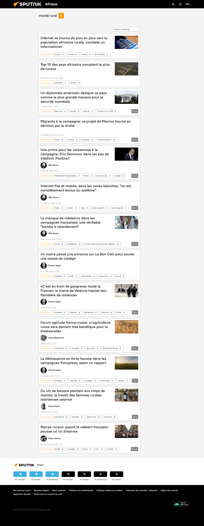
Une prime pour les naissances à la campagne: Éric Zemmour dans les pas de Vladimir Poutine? (75, 154)
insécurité (104, 312)
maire (83, 208)
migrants (70, 140)
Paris (97, 449)
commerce (108, 417)
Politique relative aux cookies (110, 490)
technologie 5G (98, 208)
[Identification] (173, 4)
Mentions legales (41, 490)
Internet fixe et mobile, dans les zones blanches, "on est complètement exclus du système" (86, 188)
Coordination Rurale (110, 348)
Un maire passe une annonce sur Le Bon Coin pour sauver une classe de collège (88, 256)
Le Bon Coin (103, 276)
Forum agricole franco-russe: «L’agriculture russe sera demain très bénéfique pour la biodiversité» (76, 326)
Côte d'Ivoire (91, 417)
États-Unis (58, 111)
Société (57, 449)
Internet (84, 54)
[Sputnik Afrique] (28, 7)
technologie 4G (117, 208)
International (59, 348)
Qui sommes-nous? (22, 490)
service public (86, 276)
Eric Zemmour (101, 176)
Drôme (118, 312)
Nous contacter (59, 490)
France (56, 140)
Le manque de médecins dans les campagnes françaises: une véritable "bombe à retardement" (70, 222)
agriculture (91, 348)
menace (73, 111)
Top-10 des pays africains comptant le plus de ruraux (75, 66)
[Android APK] (181, 504)
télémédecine (72, 244)
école (71, 276)
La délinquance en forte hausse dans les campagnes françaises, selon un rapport (73, 360)
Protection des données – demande (142, 490)
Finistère (110, 449)
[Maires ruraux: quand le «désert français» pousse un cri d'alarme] (126, 431)
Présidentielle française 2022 (65, 176)
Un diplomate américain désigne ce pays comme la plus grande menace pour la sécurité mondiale (74, 97)
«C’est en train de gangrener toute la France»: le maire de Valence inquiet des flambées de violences (73, 290)
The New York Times (105, 111)
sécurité (87, 111)
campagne (86, 140)
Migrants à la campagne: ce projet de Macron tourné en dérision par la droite (86, 123)
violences (73, 312)
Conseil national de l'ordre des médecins (100, 244)
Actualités (58, 276)
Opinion (57, 54)
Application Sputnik (22, 494)
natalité (117, 176)
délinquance (88, 312)
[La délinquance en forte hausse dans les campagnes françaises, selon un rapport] (126, 363)
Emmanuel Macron (104, 140)
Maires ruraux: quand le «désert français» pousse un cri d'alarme (75, 429)
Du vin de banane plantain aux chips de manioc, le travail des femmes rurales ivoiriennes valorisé (73, 395)
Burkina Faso (100, 54)
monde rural (48, 15)
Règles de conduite (169, 490)
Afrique (71, 54)
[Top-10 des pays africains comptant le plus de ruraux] (126, 68)
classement (58, 83)
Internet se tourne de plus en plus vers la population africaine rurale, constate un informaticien (74, 42)
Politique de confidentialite (81, 490)
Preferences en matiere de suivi (48, 494)
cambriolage (104, 381)
